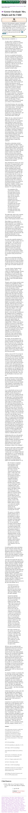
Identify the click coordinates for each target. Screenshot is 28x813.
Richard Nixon (11, 809)
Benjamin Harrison (9, 804)
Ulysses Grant (22, 802)
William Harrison (12, 799)
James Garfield (11, 803)
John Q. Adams (14, 798)
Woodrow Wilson (22, 805)
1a (7, 33)
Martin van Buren (5, 799)
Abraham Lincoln (9, 802)
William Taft (16, 805)
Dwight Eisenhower (15, 808)
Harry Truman (8, 808)
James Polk (22, 799)
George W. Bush (23, 810)
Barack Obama (4, 811)
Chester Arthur (17, 803)
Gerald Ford (16, 809)
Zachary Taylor (4, 801)
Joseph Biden (16, 811)
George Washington (5, 797)
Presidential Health (11, 6)
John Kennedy (22, 808)
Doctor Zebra (4, 6)
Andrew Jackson (21, 798)
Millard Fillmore (11, 801)
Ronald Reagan (4, 810)
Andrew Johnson (16, 802)
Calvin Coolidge (11, 807)
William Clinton (16, 810)
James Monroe (8, 798)
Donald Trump (10, 811)
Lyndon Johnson (5, 809)
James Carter (21, 809)
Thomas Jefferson (18, 797)
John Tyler (18, 799)
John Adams (12, 797)
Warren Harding (4, 807)
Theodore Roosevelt (9, 805)
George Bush (10, 810)
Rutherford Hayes (5, 803)
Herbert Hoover (17, 807)
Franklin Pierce (17, 801)
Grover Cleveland (19, 6)
